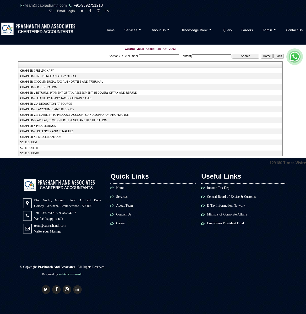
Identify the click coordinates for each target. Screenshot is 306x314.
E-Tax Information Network (226, 205)
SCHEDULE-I (28, 142)
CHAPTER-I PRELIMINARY (37, 71)
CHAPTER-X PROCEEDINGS (38, 126)
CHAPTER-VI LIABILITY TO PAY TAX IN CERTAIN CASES (56, 98)
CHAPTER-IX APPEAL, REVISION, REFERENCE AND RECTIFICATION (63, 120)
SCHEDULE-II (29, 148)
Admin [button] (267, 30)
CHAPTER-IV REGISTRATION (38, 87)
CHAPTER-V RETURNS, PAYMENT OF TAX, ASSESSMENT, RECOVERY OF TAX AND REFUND (78, 93)
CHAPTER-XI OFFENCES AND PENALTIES (47, 131)
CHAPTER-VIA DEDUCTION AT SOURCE (46, 104)
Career (120, 223)
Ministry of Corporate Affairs (227, 214)
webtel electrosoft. (70, 274)
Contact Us (123, 214)
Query (227, 30)
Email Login (66, 11)
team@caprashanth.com (46, 5)
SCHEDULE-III (29, 153)
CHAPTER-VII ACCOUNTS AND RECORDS (47, 109)
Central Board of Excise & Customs (231, 196)
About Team (124, 205)
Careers (247, 30)
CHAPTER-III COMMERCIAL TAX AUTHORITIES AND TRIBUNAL (61, 82)
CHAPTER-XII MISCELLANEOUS (40, 137)
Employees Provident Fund (225, 223)
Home (110, 30)
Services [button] (131, 30)
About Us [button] (159, 30)
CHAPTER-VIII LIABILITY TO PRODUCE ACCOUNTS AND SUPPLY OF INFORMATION (74, 115)
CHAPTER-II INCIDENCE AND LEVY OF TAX (48, 76)
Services (121, 196)
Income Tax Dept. (219, 188)
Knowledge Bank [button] (195, 30)
